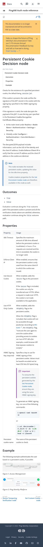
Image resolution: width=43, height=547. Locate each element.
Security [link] (21, 537)
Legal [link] (8, 537)
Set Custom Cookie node (32, 499)
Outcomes (9, 77)
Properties (9, 81)
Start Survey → (12, 51)
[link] (4, 4)
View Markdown (39, 17)
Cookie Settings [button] (31, 537)
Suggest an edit (37, 17)
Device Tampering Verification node (10, 499)
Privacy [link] (13, 537)
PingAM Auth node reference (23, 10)
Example (9, 85)
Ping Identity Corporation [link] (28, 526)
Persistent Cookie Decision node (16, 73)
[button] (33, 4)
